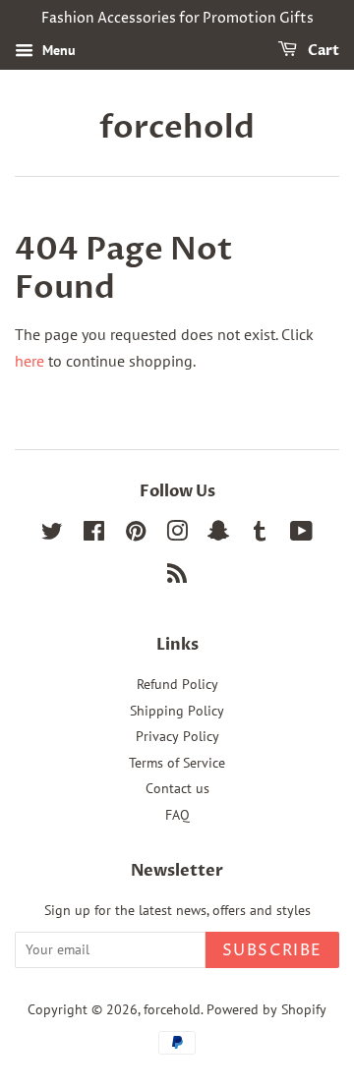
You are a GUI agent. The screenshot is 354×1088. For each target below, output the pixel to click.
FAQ (177, 815)
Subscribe (272, 950)
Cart (322, 50)
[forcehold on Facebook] (94, 535)
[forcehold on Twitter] (52, 535)
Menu (57, 50)
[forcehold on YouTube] (301, 535)
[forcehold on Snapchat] (218, 535)
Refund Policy (177, 684)
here (29, 361)
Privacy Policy (177, 736)
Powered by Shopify (266, 1009)
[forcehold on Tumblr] (259, 535)
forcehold (177, 127)
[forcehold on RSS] (177, 577)
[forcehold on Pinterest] (136, 535)
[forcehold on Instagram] (177, 535)
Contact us (177, 788)
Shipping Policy (177, 710)
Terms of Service (177, 763)
